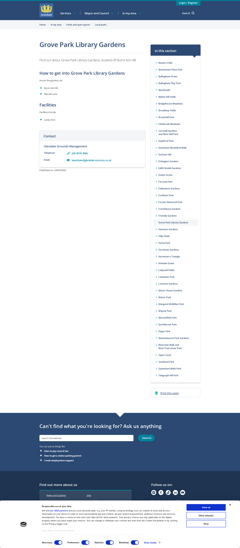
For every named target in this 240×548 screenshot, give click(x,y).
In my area (56, 24)
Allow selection (206, 515)
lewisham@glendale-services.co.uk (91, 160)
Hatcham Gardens (168, 229)
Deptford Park (166, 140)
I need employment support (59, 460)
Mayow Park (165, 310)
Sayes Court (164, 355)
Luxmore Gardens (168, 283)
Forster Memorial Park (170, 202)
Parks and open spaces (78, 24)
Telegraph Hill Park (168, 375)
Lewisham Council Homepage (46, 10)
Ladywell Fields (166, 270)
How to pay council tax (56, 451)
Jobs (89, 495)
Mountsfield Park (167, 317)
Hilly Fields (164, 236)
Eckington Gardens (168, 161)
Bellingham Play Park (169, 83)
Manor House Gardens (170, 290)
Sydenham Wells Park (169, 368)
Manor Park (164, 297)
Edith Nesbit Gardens (169, 168)
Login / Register (188, 2)
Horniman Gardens (168, 249)
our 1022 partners (59, 510)
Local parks (101, 24)
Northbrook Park (167, 324)
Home (42, 24)
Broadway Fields (167, 110)
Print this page (169, 393)
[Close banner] (230, 505)
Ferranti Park (165, 181)
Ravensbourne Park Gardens (173, 338)
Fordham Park (166, 195)
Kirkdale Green (166, 263)
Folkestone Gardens (169, 188)
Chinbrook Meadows (169, 124)
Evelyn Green (165, 174)
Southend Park (166, 361)
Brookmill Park (166, 117)
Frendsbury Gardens (169, 208)
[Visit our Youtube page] (182, 492)
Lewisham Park (166, 276)
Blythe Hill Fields (167, 96)
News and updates (56, 495)
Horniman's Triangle (169, 256)
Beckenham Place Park (170, 69)
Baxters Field (165, 62)
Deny (206, 523)
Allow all (206, 507)
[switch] (85, 542)
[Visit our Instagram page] (153, 492)
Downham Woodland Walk (172, 147)
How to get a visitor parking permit (62, 455)
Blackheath (164, 90)
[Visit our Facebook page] (160, 492)
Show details (150, 542)
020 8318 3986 (80, 153)
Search (186, 13)
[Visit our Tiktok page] (168, 492)
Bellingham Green (167, 76)
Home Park (164, 242)
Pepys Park (164, 331)
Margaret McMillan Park (171, 304)
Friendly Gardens (167, 215)
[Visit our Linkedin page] (175, 492)
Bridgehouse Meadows (170, 103)
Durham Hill (164, 154)
